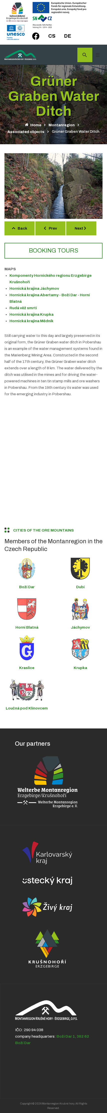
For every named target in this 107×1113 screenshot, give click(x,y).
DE (67, 35)
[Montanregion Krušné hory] (20, 55)
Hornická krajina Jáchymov (34, 288)
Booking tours (53, 250)
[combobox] (85, 54)
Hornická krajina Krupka (31, 314)
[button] (98, 54)
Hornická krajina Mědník (31, 321)
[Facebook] (36, 36)
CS (51, 35)
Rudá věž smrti (23, 308)
